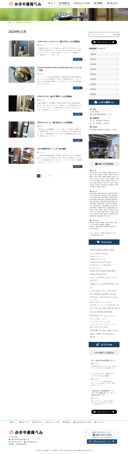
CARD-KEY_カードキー (98, 259)
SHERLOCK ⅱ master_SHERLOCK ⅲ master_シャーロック (104, 298)
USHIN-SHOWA (104, 312)
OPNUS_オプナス (101, 291)
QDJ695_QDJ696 (101, 294)
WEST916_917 (96, 316)
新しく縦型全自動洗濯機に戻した (103, 360)
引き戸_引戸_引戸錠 (101, 327)
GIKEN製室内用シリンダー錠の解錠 (51, 149)
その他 (105, 315)
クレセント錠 (112, 315)
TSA (117, 305)
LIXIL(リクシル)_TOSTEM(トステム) (104, 285)
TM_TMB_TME (110, 305)
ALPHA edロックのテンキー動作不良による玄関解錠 (58, 42)
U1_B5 (93, 312)
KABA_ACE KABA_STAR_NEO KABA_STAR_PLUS (103, 272)
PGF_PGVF (112, 291)
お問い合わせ (100, 422)
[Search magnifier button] (117, 34)
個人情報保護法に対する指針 (83, 422)
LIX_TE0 (92, 291)
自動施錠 (109, 330)
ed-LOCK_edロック (96, 265)
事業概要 (67, 422)
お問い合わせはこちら (104, 42)
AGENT (92, 253)
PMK (91, 294)
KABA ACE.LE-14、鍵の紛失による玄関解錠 (55, 123)
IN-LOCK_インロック (96, 268)
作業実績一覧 (38, 422)
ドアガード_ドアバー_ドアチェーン (100, 324)
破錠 (103, 330)
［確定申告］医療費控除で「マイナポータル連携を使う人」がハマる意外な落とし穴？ (103, 393)
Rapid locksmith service (104, 148)
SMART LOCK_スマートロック (101, 302)
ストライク (103, 319)
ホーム (14, 422)
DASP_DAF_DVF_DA (97, 262)
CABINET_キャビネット (96, 256)
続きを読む (78, 59)
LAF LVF (92, 277)
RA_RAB (113, 294)
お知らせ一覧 (25, 422)
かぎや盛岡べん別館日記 (104, 353)
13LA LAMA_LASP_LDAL (102, 250)
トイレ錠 (107, 321)
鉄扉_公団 (115, 330)
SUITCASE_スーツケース (97, 305)
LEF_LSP (93, 280)
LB (96, 277)
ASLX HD (105, 253)
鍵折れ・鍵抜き (96, 334)
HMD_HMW (107, 265)
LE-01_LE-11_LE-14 (112, 277)
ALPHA (98, 253)
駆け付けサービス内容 (53, 422)
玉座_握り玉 (96, 330)
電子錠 (92, 337)
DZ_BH (108, 262)
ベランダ (114, 324)
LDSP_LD (101, 277)
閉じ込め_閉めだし (109, 334)
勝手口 (92, 327)
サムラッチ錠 (95, 319)
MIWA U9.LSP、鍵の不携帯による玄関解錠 (54, 96)
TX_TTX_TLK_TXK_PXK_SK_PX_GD (105, 308)
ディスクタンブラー (96, 321)
